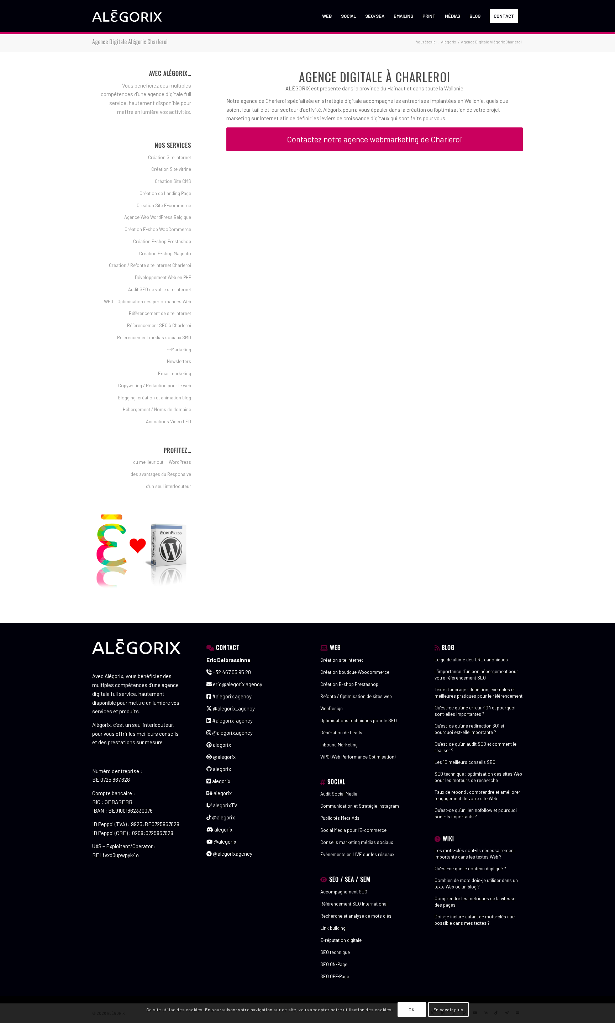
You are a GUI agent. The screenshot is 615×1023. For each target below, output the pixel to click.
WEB (335, 647)
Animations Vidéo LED (168, 421)
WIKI (448, 838)
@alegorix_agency (233, 708)
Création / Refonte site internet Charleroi (150, 265)
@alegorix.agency (232, 732)
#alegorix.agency (231, 696)
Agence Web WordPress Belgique (157, 217)
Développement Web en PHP (163, 277)
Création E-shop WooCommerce (158, 229)
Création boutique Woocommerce (354, 672)
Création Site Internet (169, 157)
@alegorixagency (232, 853)
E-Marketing (179, 349)
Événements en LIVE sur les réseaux (357, 854)
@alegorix (224, 757)
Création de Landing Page (165, 193)
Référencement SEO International (354, 904)
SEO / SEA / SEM (349, 879)
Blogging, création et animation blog (154, 397)
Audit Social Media (338, 794)
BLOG (448, 647)
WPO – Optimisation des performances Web (147, 301)
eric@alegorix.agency (237, 684)
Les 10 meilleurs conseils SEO (465, 762)
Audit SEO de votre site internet (159, 289)
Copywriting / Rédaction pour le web (154, 385)
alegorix (221, 744)
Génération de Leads (341, 732)
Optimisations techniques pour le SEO (358, 720)
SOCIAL (336, 781)
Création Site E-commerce (164, 205)
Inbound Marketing (339, 744)
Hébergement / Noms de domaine (157, 409)
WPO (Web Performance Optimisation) (357, 757)
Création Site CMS (173, 181)
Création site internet (341, 660)
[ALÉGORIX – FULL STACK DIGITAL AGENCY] (127, 16)
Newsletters (179, 361)
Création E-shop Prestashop (162, 241)
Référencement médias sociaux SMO (154, 337)
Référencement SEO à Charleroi (159, 325)
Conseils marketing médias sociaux (356, 842)
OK (411, 1009)
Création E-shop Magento (165, 253)
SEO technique (335, 952)
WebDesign (331, 708)
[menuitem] (326, 16)
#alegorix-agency (232, 720)
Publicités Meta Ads (339, 818)
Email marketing (174, 373)
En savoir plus (448, 1009)
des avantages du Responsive (161, 474)
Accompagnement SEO (343, 892)
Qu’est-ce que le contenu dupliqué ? (470, 868)
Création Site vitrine (171, 169)
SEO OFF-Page (334, 976)
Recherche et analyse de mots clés (355, 916)
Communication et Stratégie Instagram (359, 806)
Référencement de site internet (160, 313)
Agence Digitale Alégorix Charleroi (130, 41)
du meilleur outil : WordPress (162, 462)
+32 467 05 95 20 (231, 672)
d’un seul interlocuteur (168, 486)
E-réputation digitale (341, 940)
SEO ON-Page (333, 964)
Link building (333, 928)
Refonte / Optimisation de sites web (356, 696)
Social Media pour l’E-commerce (353, 830)
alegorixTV (224, 805)
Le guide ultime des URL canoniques (471, 659)
